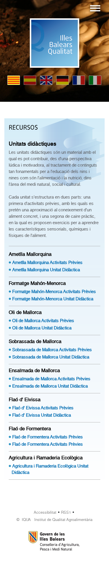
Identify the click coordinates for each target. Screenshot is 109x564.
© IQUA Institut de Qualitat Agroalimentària (54, 519)
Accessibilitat (45, 512)
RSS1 (66, 512)
